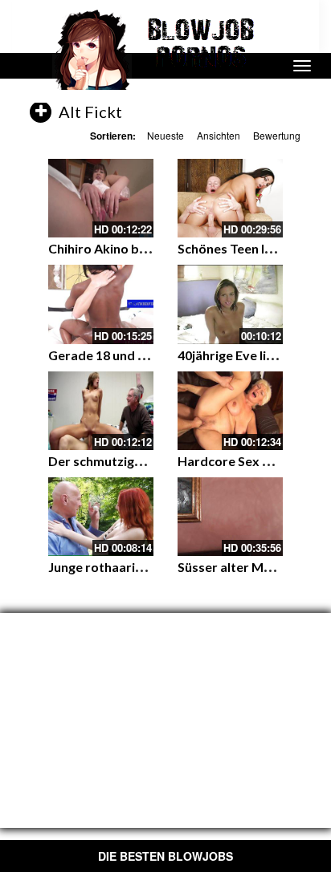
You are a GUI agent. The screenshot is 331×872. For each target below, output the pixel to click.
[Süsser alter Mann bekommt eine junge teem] (230, 516)
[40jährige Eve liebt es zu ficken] (230, 304)
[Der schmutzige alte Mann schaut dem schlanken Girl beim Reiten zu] (100, 410)
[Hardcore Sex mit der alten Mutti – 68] (230, 410)
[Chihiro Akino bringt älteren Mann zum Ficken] (100, 198)
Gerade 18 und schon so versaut (143, 355)
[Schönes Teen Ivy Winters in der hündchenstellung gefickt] (230, 198)
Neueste (165, 135)
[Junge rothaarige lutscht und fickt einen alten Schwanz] (100, 516)
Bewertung (276, 135)
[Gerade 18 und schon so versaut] (100, 304)
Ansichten (218, 135)
